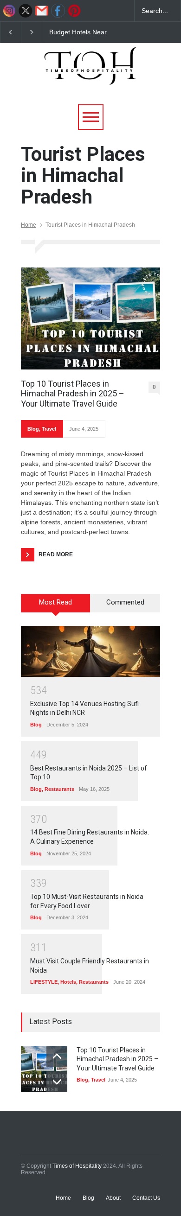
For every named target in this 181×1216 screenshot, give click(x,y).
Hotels (68, 982)
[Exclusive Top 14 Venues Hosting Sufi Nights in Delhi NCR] (90, 651)
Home (28, 225)
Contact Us (146, 1198)
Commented (125, 602)
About (113, 1198)
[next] (56, 1081)
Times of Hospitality (77, 1166)
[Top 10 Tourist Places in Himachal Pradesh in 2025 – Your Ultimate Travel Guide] (90, 318)
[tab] (55, 606)
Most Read (55, 602)
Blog (33, 429)
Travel (49, 429)
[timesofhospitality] (90, 74)
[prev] (56, 1056)
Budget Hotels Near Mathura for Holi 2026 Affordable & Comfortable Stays (86, 32)
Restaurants (59, 789)
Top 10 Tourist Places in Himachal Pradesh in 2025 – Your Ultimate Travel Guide (72, 393)
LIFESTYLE (44, 982)
